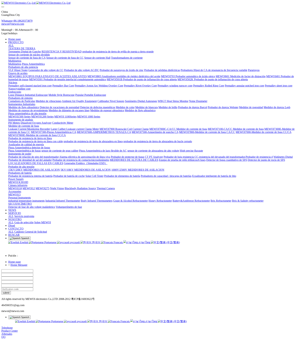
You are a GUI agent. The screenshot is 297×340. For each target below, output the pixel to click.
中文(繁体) (173, 242)
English (24, 242)
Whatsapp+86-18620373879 (16, 20)
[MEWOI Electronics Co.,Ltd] (148, 2)
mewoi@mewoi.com (12, 23)
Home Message (18, 264)
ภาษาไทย (144, 242)
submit (6, 292)
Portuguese (50, 242)
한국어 (96, 242)
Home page (14, 39)
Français (118, 242)
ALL (11, 45)
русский (74, 242)
